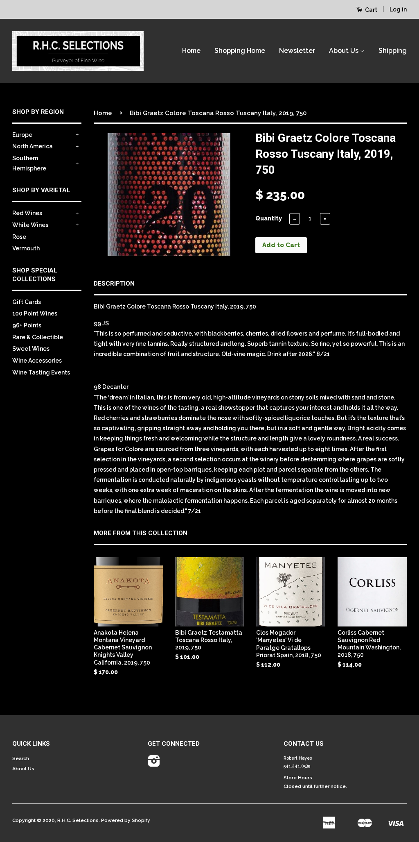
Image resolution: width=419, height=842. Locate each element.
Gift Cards (26, 302)
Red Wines (27, 213)
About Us (344, 50)
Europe (22, 135)
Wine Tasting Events (41, 372)
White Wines (30, 225)
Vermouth (26, 248)
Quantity (268, 218)
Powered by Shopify (125, 820)
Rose (19, 237)
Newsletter (297, 50)
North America (32, 146)
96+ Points (26, 325)
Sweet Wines (31, 348)
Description (114, 283)
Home (191, 50)
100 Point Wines (34, 313)
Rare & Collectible (37, 337)
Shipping (392, 50)
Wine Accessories (37, 360)
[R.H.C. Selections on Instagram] (154, 764)
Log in (398, 9)
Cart (370, 10)
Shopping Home (239, 50)
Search (20, 758)
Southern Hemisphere (29, 163)
